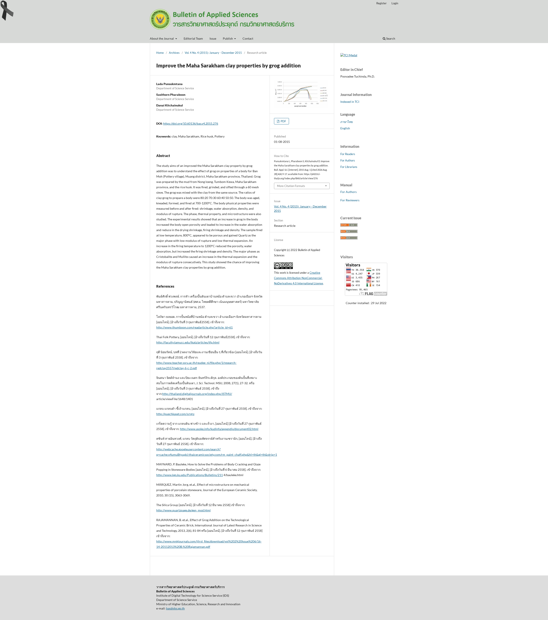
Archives (174, 52)
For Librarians (348, 167)
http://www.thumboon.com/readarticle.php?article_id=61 (194, 327)
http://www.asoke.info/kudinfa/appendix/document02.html (219, 429)
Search (390, 38)
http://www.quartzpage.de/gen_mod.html (183, 510)
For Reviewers (349, 200)
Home (160, 52)
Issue (213, 38)
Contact (248, 38)
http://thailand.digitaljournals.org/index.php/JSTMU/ (197, 394)
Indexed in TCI (349, 101)
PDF (283, 121)
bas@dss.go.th (175, 608)
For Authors (347, 160)
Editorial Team (193, 38)
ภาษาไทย (346, 122)
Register (381, 3)
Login (395, 3)
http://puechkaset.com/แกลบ (175, 414)
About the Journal (162, 38)
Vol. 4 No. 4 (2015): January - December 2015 (213, 52)
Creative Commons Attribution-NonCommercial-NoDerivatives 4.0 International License (298, 278)
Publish (228, 38)
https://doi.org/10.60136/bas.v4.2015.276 (190, 123)
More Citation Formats (291, 186)
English (345, 128)
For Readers (347, 154)
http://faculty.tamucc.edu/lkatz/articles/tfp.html (187, 342)
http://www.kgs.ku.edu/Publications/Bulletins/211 (189, 475)
